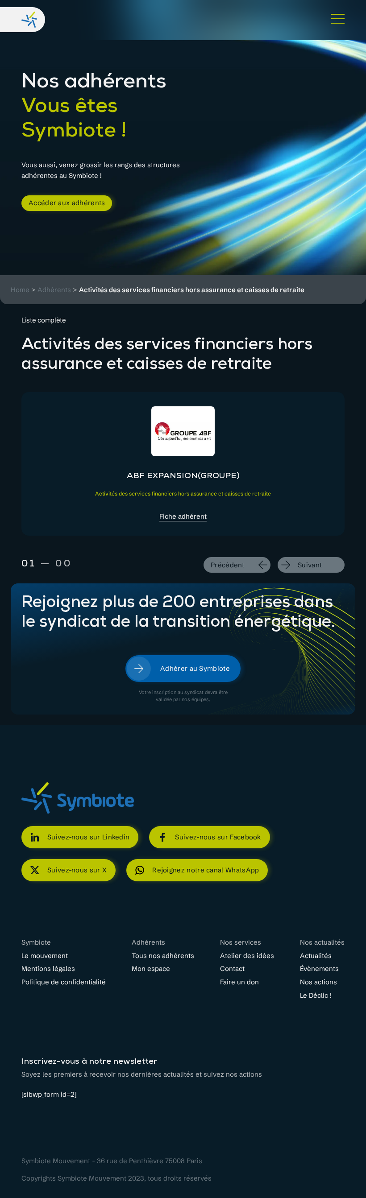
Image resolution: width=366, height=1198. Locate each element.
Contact (232, 969)
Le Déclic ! (316, 995)
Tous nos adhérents (163, 956)
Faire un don (239, 982)
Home (20, 290)
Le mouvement (44, 956)
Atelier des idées (247, 956)
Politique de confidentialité (63, 982)
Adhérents (54, 290)
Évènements (319, 969)
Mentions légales (48, 969)
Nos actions (318, 982)
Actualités (316, 956)
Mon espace (151, 969)
